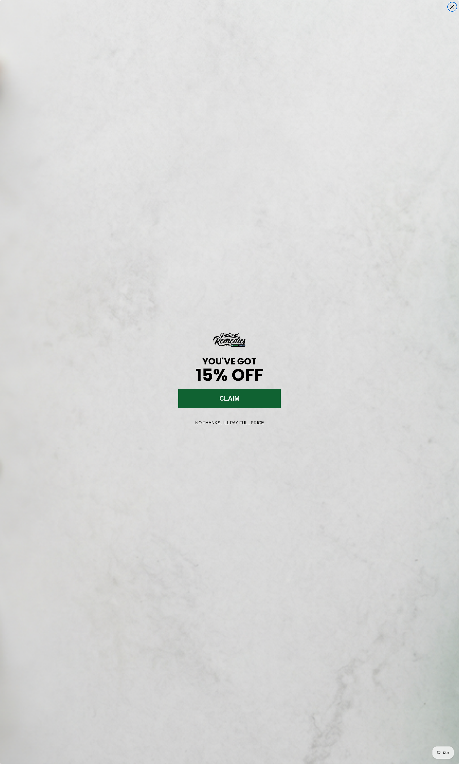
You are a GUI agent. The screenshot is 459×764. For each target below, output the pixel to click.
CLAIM (229, 398)
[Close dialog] (452, 6)
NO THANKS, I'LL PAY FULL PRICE (229, 423)
